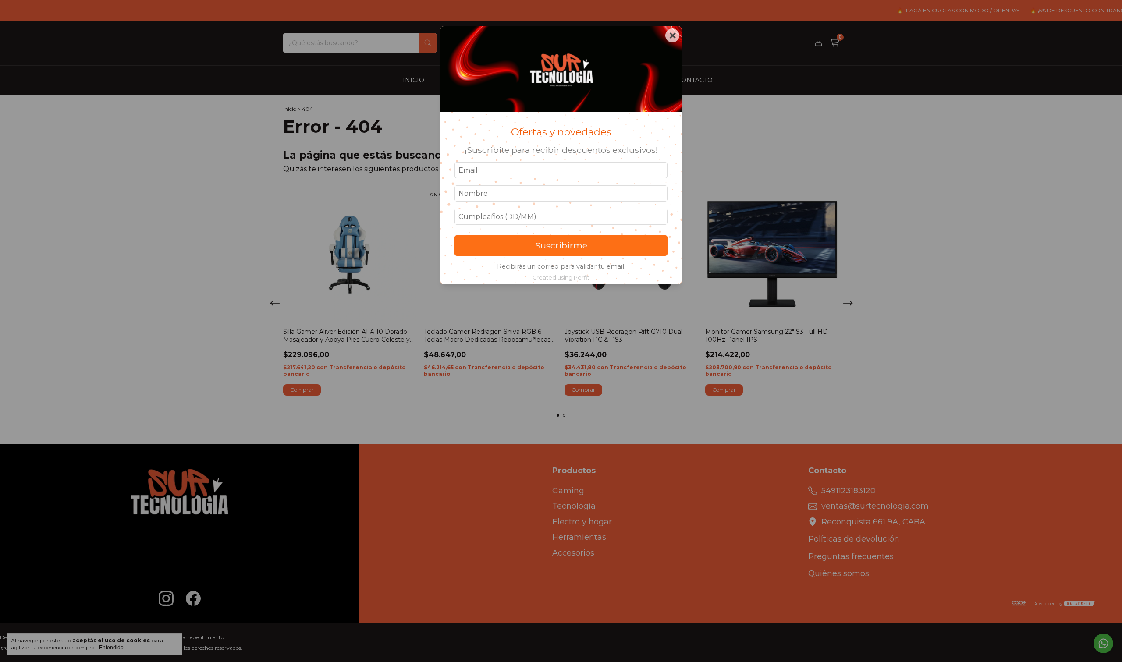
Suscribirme (561, 245)
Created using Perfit (561, 277)
